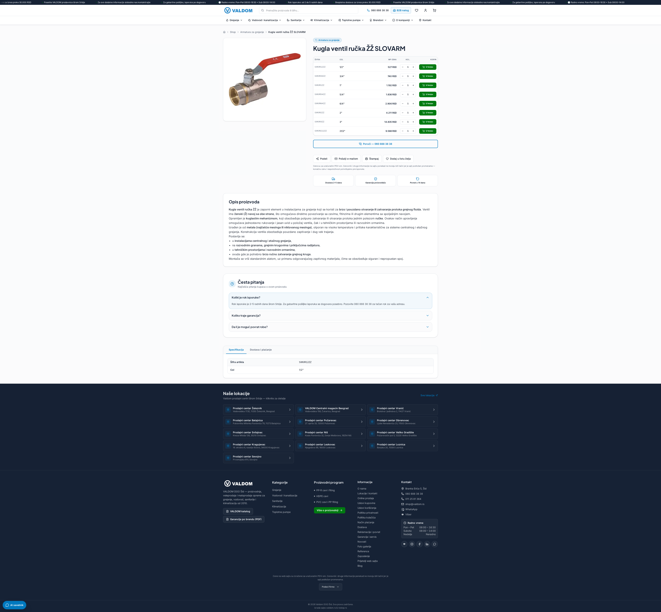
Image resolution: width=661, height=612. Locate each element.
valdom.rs (331, 607)
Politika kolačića (367, 517)
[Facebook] (419, 544)
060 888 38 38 (380, 10)
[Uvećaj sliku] (264, 79)
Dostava (362, 527)
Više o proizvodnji (327, 510)
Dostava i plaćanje (261, 349)
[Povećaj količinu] (413, 67)
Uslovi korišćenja (367, 507)
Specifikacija (236, 349)
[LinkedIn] (427, 544)
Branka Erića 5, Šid (416, 488)
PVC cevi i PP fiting (327, 501)
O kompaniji (403, 20)
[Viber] (404, 544)
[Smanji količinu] (402, 67)
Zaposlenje (364, 556)
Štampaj (374, 158)
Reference (363, 551)
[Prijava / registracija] (425, 10)
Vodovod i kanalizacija (265, 20)
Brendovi (378, 20)
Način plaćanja (366, 522)
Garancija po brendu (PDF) (245, 519)
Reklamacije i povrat (369, 531)
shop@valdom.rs (414, 504)
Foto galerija (364, 546)
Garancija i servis (367, 536)
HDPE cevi (322, 496)
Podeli (323, 158)
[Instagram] (412, 544)
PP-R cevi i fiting (325, 490)
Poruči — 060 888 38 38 (377, 143)
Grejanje (234, 20)
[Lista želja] (416, 10)
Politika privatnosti (368, 512)
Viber (408, 514)
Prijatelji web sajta (368, 560)
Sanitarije (296, 20)
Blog (360, 565)
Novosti (362, 541)
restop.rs (342, 607)
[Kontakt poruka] (435, 544)
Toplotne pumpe (351, 20)
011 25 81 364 (413, 498)
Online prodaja (366, 498)
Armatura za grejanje (328, 40)
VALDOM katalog (240, 511)
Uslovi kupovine (366, 503)
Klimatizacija (321, 20)
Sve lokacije (427, 395)
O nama (362, 488)
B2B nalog (403, 10)
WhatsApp (411, 509)
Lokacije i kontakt (367, 493)
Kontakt (427, 20)
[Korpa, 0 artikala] (434, 10)
